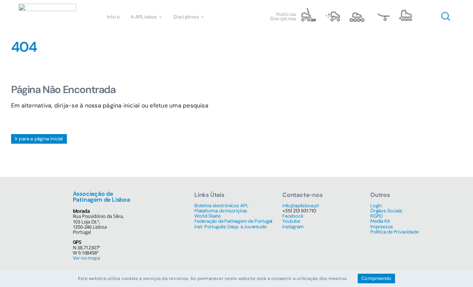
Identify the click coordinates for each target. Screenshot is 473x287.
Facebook (292, 216)
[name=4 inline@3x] (405, 11)
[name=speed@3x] (356, 11)
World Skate (207, 216)
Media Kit (380, 221)
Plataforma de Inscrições (220, 211)
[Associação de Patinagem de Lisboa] (47, 6)
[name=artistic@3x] (332, 11)
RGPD (376, 216)
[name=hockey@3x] (308, 11)
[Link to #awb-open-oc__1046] (445, 16)
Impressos (381, 226)
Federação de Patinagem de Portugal (233, 221)
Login (376, 205)
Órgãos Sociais (386, 211)
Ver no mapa (86, 257)
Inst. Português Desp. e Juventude (230, 226)
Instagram (293, 226)
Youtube (291, 221)
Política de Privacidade (394, 232)
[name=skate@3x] (381, 11)
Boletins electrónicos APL (221, 205)
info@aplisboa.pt (300, 205)
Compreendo (376, 278)
